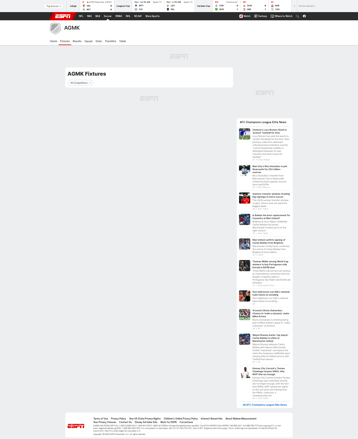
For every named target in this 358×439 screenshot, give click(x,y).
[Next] (294, 6)
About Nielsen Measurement (241, 417)
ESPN (62, 16)
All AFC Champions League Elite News (265, 403)
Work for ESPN (168, 420)
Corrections (186, 420)
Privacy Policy (118, 417)
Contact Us (125, 420)
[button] (297, 16)
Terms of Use (100, 417)
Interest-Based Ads (211, 417)
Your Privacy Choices (104, 420)
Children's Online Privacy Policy (181, 417)
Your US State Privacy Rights (145, 417)
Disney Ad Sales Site (146, 420)
